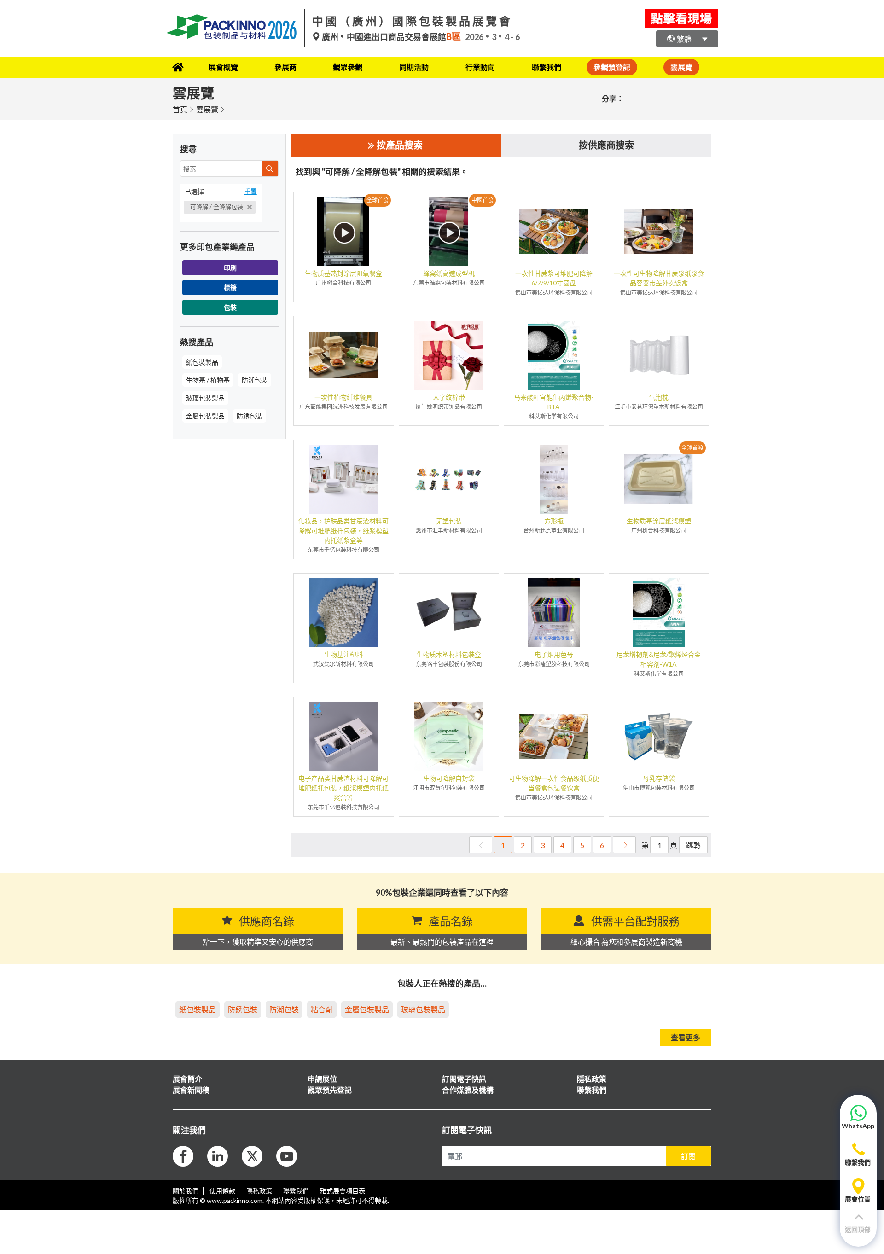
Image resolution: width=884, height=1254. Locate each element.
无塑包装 (449, 521)
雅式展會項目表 (342, 1191)
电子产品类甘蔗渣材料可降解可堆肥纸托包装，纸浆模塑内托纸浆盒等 (343, 787)
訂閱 (688, 1156)
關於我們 (185, 1191)
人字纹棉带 (449, 397)
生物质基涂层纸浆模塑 (659, 521)
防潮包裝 (255, 380)
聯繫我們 (546, 67)
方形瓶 (554, 521)
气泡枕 (659, 397)
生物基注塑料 (343, 654)
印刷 (230, 268)
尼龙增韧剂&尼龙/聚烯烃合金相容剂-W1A (658, 659)
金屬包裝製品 (205, 416)
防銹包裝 (249, 416)
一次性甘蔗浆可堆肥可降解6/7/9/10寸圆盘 (554, 278)
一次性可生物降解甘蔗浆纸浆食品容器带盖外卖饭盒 (659, 278)
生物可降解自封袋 (449, 778)
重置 (250, 191)
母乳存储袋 (659, 778)
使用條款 (222, 1191)
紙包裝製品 (202, 362)
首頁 (180, 109)
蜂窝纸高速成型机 (449, 273)
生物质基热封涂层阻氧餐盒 (343, 273)
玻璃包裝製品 (205, 398)
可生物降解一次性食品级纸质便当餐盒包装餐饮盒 (554, 783)
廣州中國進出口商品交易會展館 (390, 37)
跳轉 (693, 845)
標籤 (230, 287)
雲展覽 (207, 109)
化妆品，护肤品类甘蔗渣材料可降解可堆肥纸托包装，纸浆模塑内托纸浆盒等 (343, 530)
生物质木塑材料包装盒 (449, 654)
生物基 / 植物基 (208, 380)
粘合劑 (322, 1009)
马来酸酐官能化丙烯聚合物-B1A (553, 402)
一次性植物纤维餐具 (343, 397)
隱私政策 (259, 1191)
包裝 (230, 307)
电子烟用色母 (554, 654)
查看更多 (685, 1037)
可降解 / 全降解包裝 (217, 206)
